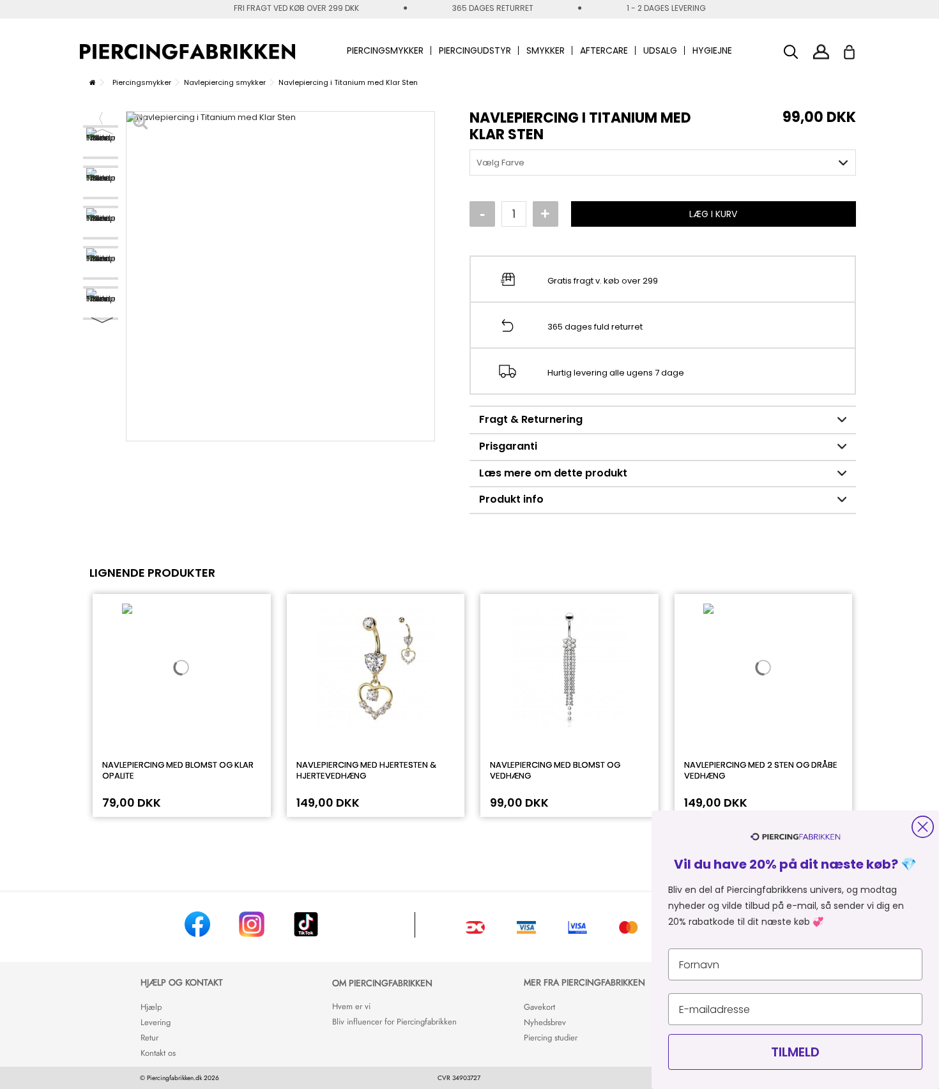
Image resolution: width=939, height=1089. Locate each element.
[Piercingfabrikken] (187, 51)
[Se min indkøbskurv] (857, 48)
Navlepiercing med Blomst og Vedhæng (555, 770)
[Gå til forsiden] (92, 82)
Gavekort (539, 1007)
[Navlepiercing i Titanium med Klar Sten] (100, 142)
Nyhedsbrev (545, 1022)
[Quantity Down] (482, 214)
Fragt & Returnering (531, 419)
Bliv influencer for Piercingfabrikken (394, 1022)
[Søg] (791, 52)
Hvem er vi (351, 1006)
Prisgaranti (508, 446)
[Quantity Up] (545, 214)
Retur (149, 1038)
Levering (156, 1022)
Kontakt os (158, 1053)
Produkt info (511, 499)
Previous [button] (102, 131)
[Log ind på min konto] (821, 51)
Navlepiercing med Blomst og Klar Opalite (178, 770)
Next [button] (102, 320)
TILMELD (795, 1052)
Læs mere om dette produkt (553, 473)
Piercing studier (550, 1038)
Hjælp (151, 1007)
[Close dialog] (923, 827)
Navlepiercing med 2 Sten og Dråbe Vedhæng (760, 770)
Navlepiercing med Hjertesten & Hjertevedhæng (366, 770)
